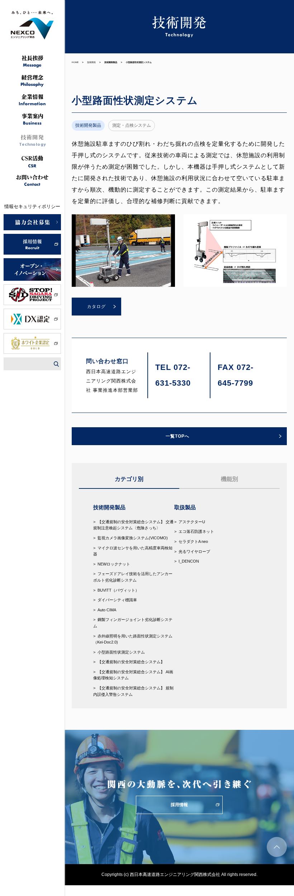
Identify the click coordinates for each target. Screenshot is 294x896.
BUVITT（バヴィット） (118, 590)
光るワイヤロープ (194, 551)
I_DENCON (189, 561)
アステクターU (192, 522)
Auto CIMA (107, 610)
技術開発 (91, 62)
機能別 (229, 479)
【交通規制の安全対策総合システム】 (131, 662)
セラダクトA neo (193, 541)
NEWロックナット (114, 564)
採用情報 (179, 804)
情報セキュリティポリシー (32, 206)
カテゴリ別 (129, 479)
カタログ (96, 306)
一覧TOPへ (177, 436)
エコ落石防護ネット (196, 531)
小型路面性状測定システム (121, 652)
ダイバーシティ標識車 (117, 600)
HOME (75, 62)
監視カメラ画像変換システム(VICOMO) (133, 538)
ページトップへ (277, 847)
